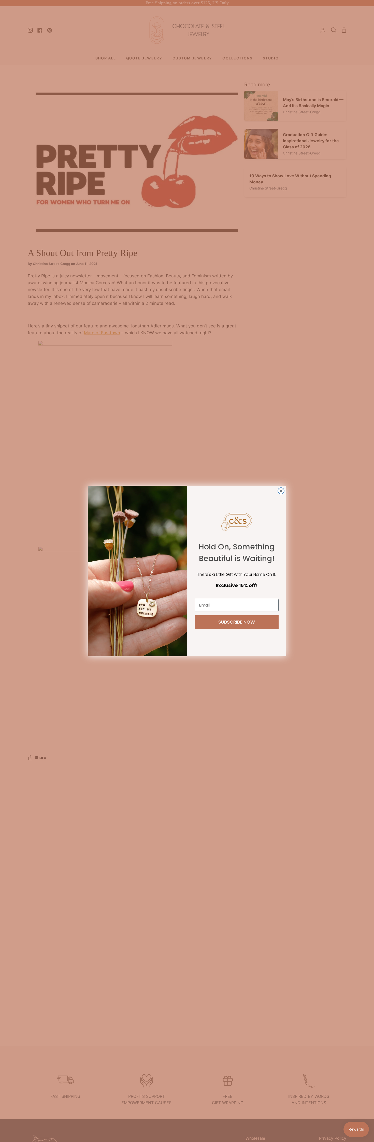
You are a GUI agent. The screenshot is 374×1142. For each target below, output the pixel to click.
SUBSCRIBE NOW (236, 622)
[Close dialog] (281, 491)
